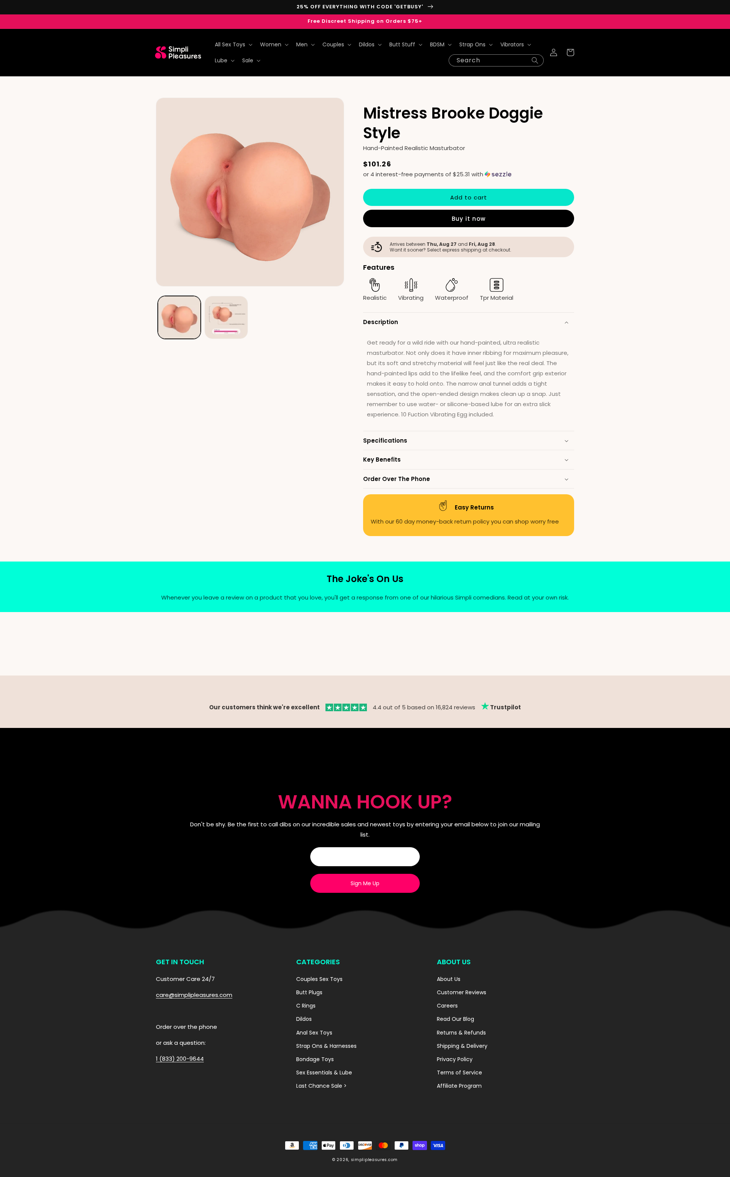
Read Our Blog (455, 1019)
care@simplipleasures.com (194, 995)
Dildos (304, 1019)
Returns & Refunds (461, 1032)
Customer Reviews (461, 992)
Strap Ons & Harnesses (326, 1046)
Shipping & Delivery (462, 1046)
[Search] (535, 60)
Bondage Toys (315, 1059)
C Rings (306, 1005)
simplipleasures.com (374, 1160)
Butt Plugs (309, 992)
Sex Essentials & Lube (324, 1072)
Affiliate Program (459, 1086)
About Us (448, 979)
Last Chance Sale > (321, 1086)
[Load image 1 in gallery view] (179, 317)
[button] (233, 44)
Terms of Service (459, 1072)
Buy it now (469, 219)
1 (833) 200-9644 (180, 1059)
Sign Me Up (365, 883)
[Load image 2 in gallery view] (226, 317)
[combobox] (496, 60)
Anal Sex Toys (314, 1032)
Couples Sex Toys (319, 979)
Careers (447, 1005)
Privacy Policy (455, 1059)
